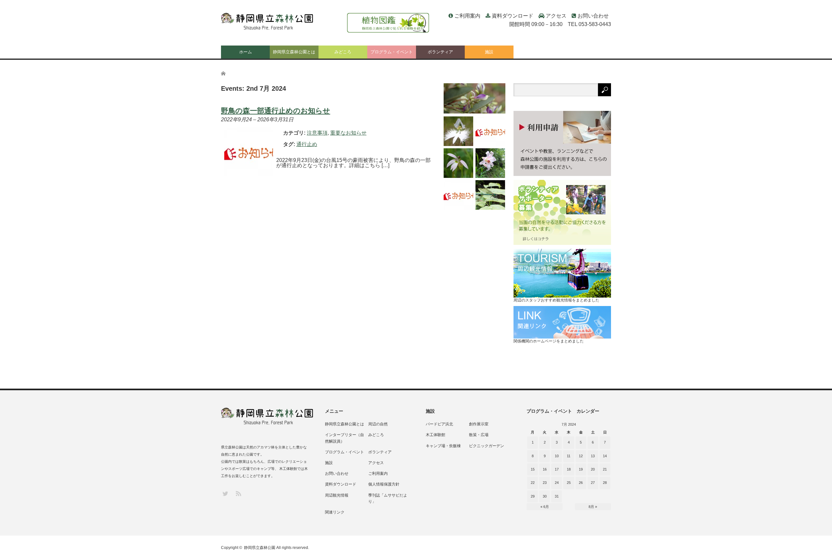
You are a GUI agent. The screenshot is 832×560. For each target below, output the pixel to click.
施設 (489, 51)
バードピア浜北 (439, 424)
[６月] (458, 163)
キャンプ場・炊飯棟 (443, 446)
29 (533, 496)
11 (568, 456)
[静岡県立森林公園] (267, 21)
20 (593, 469)
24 (557, 483)
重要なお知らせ (348, 133)
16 (545, 469)
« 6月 (544, 507)
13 (593, 456)
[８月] (474, 98)
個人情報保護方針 (383, 484)
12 (581, 456)
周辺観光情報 (336, 495)
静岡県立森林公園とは (294, 51)
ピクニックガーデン (486, 446)
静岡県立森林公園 (259, 547)
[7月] (458, 131)
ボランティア (440, 51)
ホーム (245, 51)
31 (557, 496)
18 (569, 469)
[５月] (490, 163)
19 (581, 469)
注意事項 (317, 133)
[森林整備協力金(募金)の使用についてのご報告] (458, 195)
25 (569, 483)
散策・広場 (478, 435)
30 (545, 496)
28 (605, 483)
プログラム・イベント (391, 51)
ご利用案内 (467, 16)
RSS (238, 493)
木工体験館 (435, 435)
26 (581, 483)
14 (605, 456)
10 (557, 456)
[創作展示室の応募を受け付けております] (490, 131)
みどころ (342, 51)
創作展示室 (478, 424)
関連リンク (334, 512)
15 (533, 469)
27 (593, 483)
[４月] (490, 195)
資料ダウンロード (512, 16)
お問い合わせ (593, 16)
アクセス (556, 16)
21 (605, 469)
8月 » (593, 507)
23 (545, 483)
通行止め (306, 144)
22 (533, 483)
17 (557, 469)
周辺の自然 (378, 424)
